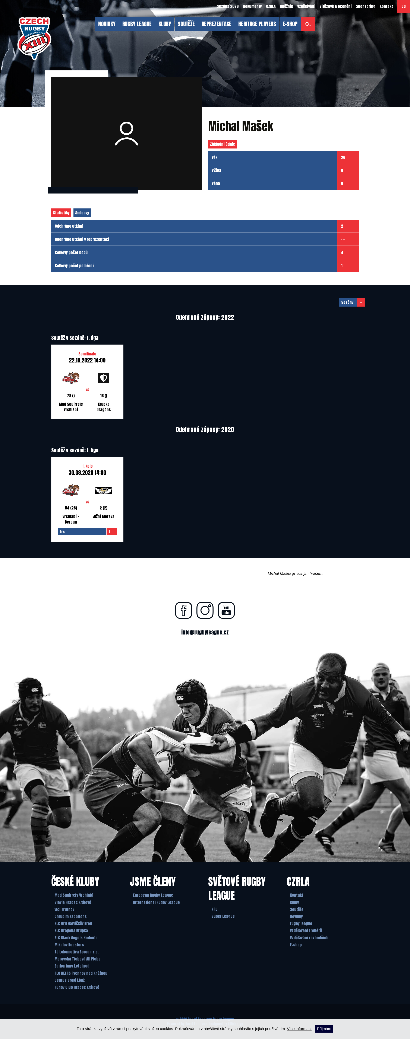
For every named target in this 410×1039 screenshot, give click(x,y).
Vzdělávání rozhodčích (309, 937)
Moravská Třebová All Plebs (77, 959)
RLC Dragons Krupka (71, 930)
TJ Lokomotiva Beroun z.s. (76, 952)
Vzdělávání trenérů (306, 930)
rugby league (301, 923)
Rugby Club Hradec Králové (76, 987)
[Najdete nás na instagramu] (205, 610)
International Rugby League (156, 902)
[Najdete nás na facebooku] (183, 610)
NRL (214, 909)
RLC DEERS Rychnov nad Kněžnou (80, 973)
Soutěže (296, 909)
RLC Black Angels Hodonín (76, 937)
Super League (223, 916)
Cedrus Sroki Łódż (69, 980)
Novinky (296, 916)
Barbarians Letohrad (71, 966)
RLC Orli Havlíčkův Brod (73, 923)
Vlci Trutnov (64, 909)
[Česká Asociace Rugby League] (34, 39)
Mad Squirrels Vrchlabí (73, 895)
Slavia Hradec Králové (72, 902)
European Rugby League (153, 895)
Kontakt (296, 895)
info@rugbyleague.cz (205, 632)
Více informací (299, 1029)
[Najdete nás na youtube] (226, 610)
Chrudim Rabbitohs (70, 916)
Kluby (294, 902)
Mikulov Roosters (69, 944)
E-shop (296, 944)
